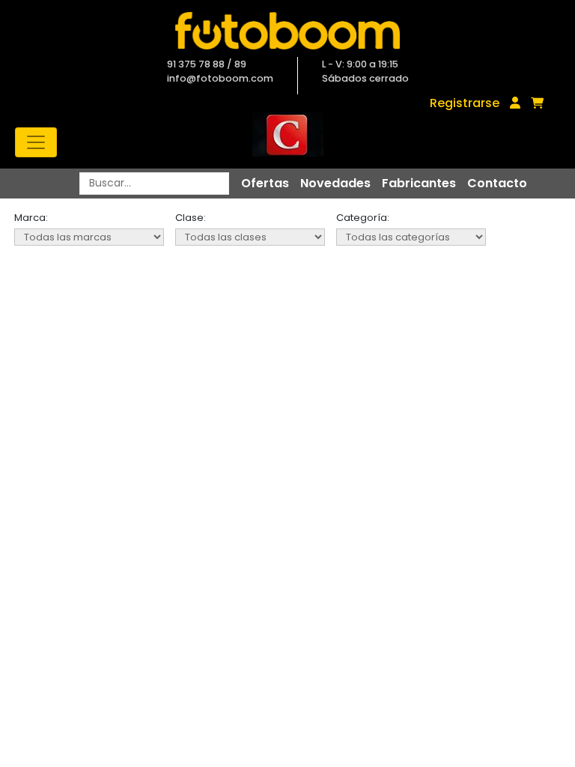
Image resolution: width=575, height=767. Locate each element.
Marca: (31, 217)
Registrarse (464, 103)
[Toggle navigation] (36, 142)
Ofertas (265, 183)
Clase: (190, 217)
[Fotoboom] (287, 30)
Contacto (497, 183)
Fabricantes (419, 183)
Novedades (335, 183)
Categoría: (362, 217)
